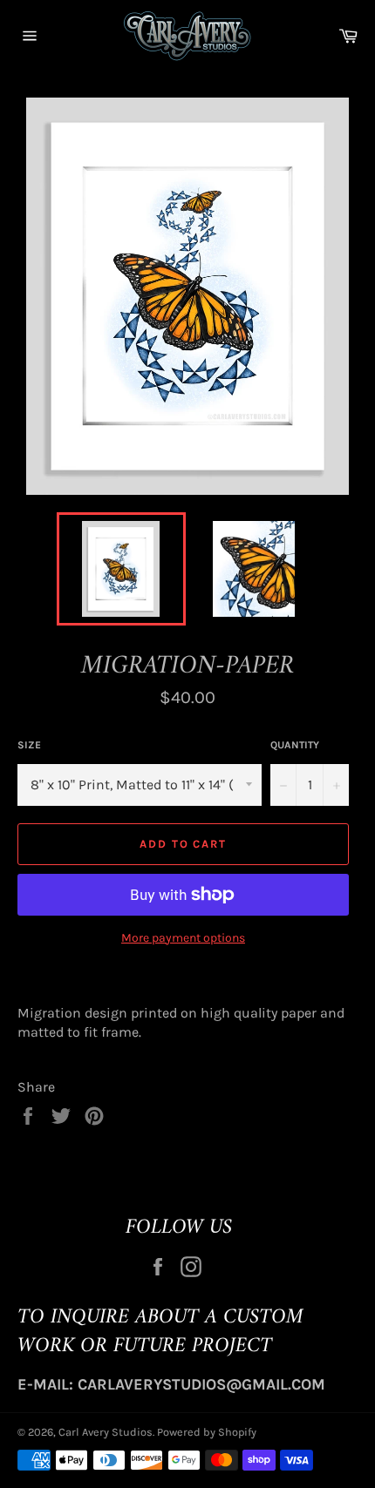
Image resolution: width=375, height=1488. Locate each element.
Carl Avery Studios (105, 1431)
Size (29, 745)
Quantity (294, 745)
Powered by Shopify (206, 1431)
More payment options (183, 937)
